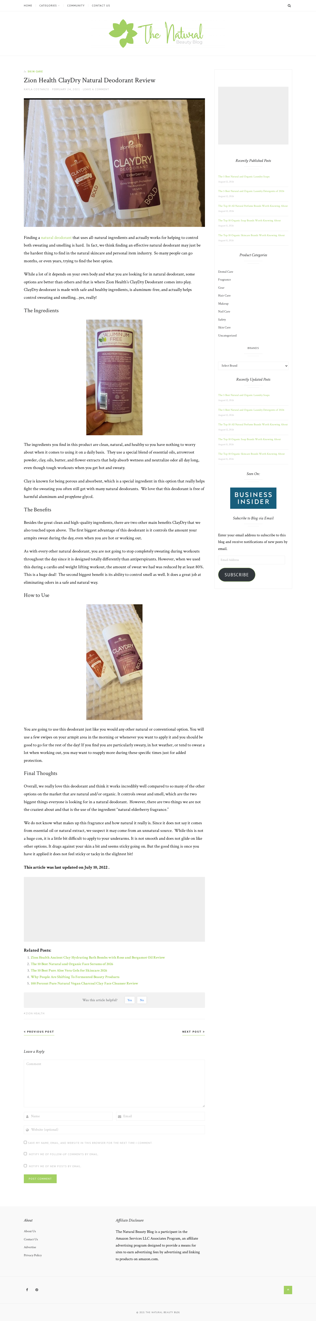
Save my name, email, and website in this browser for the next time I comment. (90, 1143)
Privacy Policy (33, 1255)
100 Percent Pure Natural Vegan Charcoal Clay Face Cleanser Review (84, 983)
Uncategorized (227, 335)
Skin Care (35, 71)
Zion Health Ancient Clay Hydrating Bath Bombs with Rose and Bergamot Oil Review (98, 957)
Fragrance (224, 280)
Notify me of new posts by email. (55, 1166)
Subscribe (237, 574)
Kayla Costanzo (36, 89)
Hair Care (224, 295)
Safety (222, 320)
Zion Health (35, 1013)
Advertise (30, 1247)
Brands (253, 348)
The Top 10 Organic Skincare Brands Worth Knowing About (251, 235)
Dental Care (225, 272)
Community (76, 5)
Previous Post (40, 1031)
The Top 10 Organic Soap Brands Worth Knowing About (249, 220)
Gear (221, 288)
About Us (30, 1231)
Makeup (223, 304)
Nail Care (224, 311)
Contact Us (101, 5)
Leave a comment (96, 89)
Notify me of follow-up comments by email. (64, 1154)
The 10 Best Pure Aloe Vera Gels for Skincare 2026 (69, 970)
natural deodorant (56, 238)
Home (28, 5)
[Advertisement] (115, 909)
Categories (48, 5)
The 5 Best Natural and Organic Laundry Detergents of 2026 (251, 191)
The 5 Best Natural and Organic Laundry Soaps (244, 176)
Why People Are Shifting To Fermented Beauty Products (75, 977)
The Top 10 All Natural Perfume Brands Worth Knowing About (253, 206)
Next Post (192, 1031)
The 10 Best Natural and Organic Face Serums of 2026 (72, 964)
